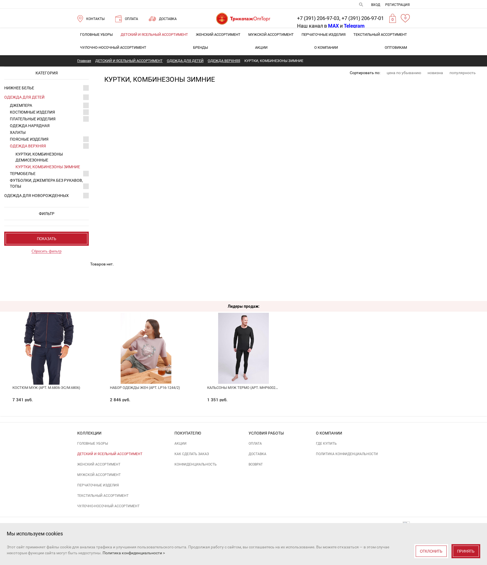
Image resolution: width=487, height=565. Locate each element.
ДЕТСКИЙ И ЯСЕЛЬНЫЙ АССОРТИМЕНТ (154, 34)
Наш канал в (318, 26)
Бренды (200, 47)
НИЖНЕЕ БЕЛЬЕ (19, 88)
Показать (46, 239)
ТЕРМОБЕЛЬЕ (23, 173)
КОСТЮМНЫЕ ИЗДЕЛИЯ (32, 112)
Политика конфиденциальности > (134, 553)
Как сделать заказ (191, 454)
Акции (261, 47)
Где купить (326, 444)
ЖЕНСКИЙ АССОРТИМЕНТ (218, 34)
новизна (435, 72)
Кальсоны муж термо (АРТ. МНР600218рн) (246, 387)
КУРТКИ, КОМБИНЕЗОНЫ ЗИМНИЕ (48, 167)
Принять (466, 551)
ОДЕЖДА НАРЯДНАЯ (30, 125)
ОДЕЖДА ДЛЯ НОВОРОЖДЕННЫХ (36, 195)
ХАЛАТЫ (18, 132)
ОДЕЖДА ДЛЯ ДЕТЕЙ (24, 97)
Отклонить (431, 551)
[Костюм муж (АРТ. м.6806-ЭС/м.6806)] (48, 336)
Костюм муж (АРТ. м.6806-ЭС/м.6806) (46, 387)
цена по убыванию (404, 72)
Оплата (255, 444)
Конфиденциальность (195, 464)
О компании (326, 47)
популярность (463, 72)
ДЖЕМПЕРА (21, 105)
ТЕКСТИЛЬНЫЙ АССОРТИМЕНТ (380, 34)
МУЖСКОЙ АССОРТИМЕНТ (271, 34)
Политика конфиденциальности (347, 454)
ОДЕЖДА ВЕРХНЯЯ (28, 146)
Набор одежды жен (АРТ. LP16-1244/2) (145, 387)
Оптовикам (396, 47)
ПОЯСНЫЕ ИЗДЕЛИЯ (29, 139)
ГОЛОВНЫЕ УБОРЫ (96, 34)
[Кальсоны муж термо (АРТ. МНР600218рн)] (243, 336)
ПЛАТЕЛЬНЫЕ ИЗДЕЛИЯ (33, 119)
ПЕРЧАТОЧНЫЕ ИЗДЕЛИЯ (324, 34)
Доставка (257, 454)
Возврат (256, 464)
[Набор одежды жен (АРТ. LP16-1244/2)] (146, 336)
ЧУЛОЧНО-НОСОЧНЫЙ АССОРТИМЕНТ (113, 47)
